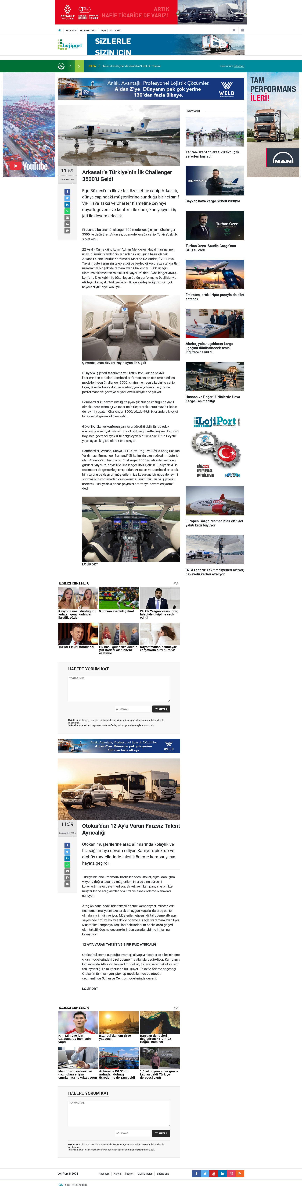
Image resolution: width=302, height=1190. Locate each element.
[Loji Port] (70, 44)
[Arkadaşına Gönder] (67, 217)
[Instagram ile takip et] (231, 1173)
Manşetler (71, 30)
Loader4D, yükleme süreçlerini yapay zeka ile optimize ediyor (139, 66)
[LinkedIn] (67, 205)
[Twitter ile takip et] (205, 1173)
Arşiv (103, 30)
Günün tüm (232, 66)
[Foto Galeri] (242, 30)
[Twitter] (67, 198)
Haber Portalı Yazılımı (75, 1184)
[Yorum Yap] (67, 230)
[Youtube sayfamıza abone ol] (213, 1173)
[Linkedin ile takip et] (222, 1173)
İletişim (129, 1173)
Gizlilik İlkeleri (145, 1173)
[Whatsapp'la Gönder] (67, 211)
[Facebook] (67, 192)
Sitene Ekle (115, 30)
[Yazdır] (67, 224)
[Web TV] (234, 30)
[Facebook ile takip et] (196, 1173)
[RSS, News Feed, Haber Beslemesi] (240, 1173)
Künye (117, 1173)
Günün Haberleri (88, 30)
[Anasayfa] (60, 30)
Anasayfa (104, 1173)
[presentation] (70, 66)
